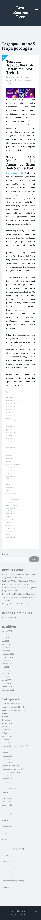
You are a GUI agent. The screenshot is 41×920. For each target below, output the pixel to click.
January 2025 (7, 687)
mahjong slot (7, 723)
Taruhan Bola (7, 802)
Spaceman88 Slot (12, 499)
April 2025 (6, 677)
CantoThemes (24, 915)
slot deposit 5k (7, 782)
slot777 (4, 795)
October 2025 (7, 657)
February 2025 (7, 683)
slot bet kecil (7, 756)
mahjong (5, 840)
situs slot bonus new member (13, 743)
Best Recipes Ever (20, 12)
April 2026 (6, 644)
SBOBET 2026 (7, 736)
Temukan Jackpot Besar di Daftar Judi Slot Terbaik (19, 67)
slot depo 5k (7, 779)
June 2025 (6, 670)
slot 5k (4, 833)
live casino (6, 720)
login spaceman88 (14, 173)
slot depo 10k (7, 814)
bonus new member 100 (26, 80)
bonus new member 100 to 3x (13, 707)
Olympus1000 (7, 730)
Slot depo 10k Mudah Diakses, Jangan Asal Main (20, 604)
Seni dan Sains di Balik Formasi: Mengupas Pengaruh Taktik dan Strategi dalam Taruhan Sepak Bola (19, 597)
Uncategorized (8, 805)
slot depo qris (7, 874)
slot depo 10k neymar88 (11, 772)
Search (5, 554)
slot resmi (5, 855)
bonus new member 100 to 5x (13, 710)
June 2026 (6, 638)
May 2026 (5, 641)
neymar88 (5, 727)
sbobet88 (5, 740)
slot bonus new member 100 (13, 769)
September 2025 (8, 661)
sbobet (4, 733)
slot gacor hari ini (9, 789)
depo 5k (5, 820)
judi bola (5, 717)
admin (8, 80)
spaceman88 (14, 83)
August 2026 (7, 631)
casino (4, 713)
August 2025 (7, 664)
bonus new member (9, 868)
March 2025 (6, 680)
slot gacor (6, 785)
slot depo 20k (7, 776)
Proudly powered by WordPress (16, 911)
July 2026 (5, 634)
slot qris (5, 792)
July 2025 (5, 667)
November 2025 (8, 654)
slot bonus (6, 759)
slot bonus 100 (7, 762)
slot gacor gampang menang (13, 849)
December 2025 (8, 651)
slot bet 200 (6, 753)
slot (7, 83)
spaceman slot (7, 861)
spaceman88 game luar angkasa (10, 435)
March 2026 (6, 647)
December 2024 (8, 690)
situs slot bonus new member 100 (15, 746)
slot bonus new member (11, 766)
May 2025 (5, 674)
